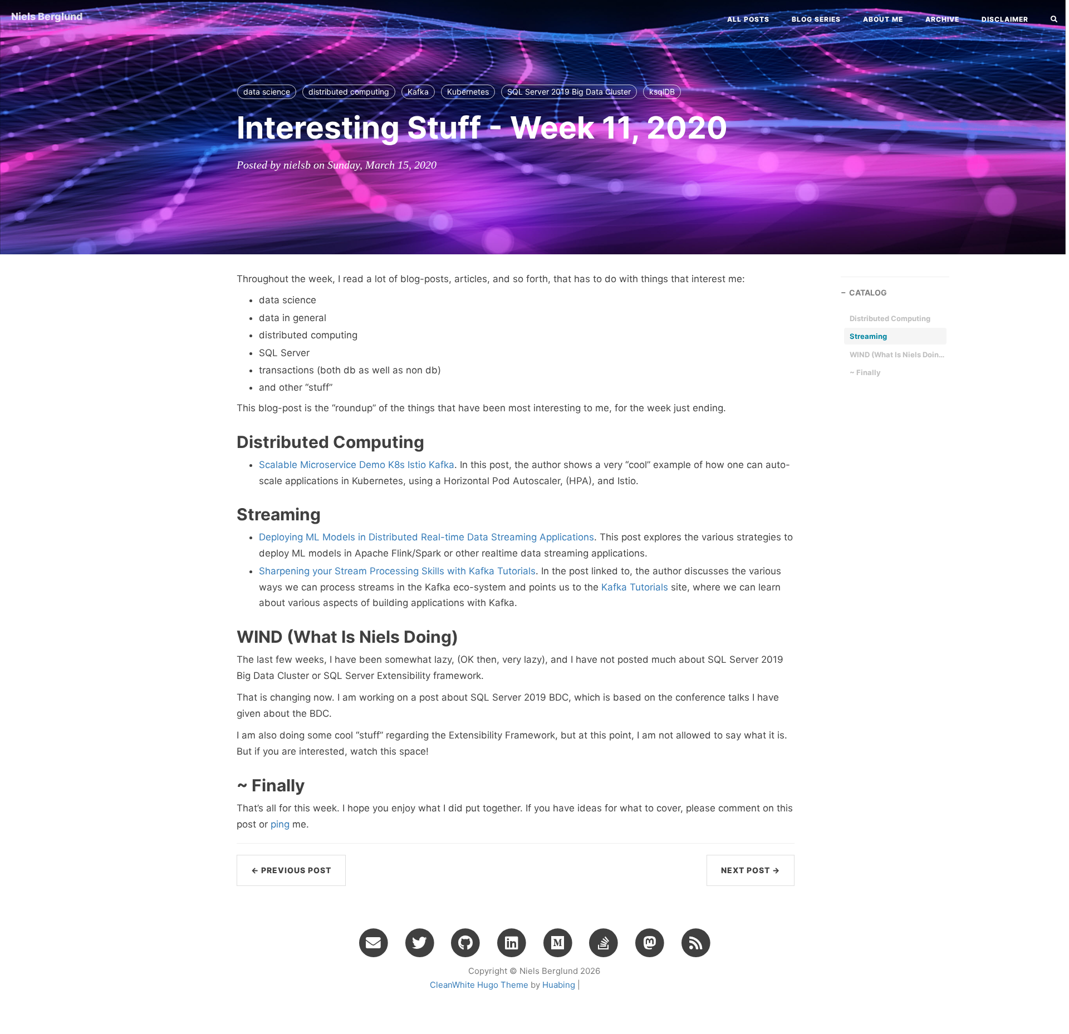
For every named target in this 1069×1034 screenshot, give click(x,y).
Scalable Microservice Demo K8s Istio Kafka (356, 464)
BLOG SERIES (816, 19)
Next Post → (750, 870)
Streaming (868, 336)
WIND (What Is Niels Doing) (897, 354)
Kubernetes (468, 91)
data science (266, 91)
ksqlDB (662, 91)
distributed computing (348, 91)
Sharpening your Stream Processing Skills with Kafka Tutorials (397, 571)
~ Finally (865, 372)
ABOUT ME (883, 19)
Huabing (558, 984)
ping (280, 824)
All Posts (748, 19)
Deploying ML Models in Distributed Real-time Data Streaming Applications (426, 537)
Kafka (418, 91)
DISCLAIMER (1005, 19)
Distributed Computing (890, 318)
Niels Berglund (47, 16)
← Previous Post (291, 870)
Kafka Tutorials (634, 587)
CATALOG (868, 292)
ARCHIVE (942, 19)
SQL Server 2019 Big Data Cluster (569, 91)
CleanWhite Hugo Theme (479, 984)
